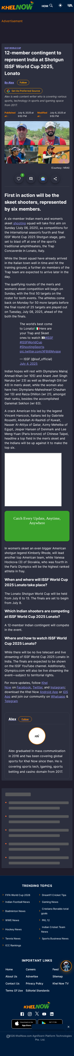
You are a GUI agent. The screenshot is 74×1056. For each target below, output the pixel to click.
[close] (68, 1026)
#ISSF (49, 338)
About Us (11, 976)
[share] (55, 178)
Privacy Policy (34, 983)
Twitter (38, 687)
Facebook (24, 687)
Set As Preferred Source (26, 90)
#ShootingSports (32, 347)
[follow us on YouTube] (44, 1014)
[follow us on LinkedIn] (52, 1014)
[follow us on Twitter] (37, 1014)
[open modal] (66, 965)
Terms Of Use (14, 990)
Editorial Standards (38, 990)
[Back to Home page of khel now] (18, 6)
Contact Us (13, 983)
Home (9, 969)
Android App (49, 692)
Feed (56, 969)
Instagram (57, 687)
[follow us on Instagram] (30, 1014)
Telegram (11, 701)
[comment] (30, 178)
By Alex (9, 82)
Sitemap (58, 976)
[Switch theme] (60, 6)
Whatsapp (58, 696)
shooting (19, 223)
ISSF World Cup (13, 48)
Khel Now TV (61, 983)
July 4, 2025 (29, 363)
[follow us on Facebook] (22, 1014)
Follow (23, 82)
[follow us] (43, 178)
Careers (31, 969)
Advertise (32, 976)
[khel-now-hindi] (70, 6)
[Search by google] (51, 6)
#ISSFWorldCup (31, 342)
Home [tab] (46, 6)
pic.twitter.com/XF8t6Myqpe (40, 351)
